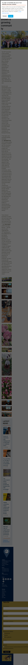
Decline (4, 16)
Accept (10, 16)
